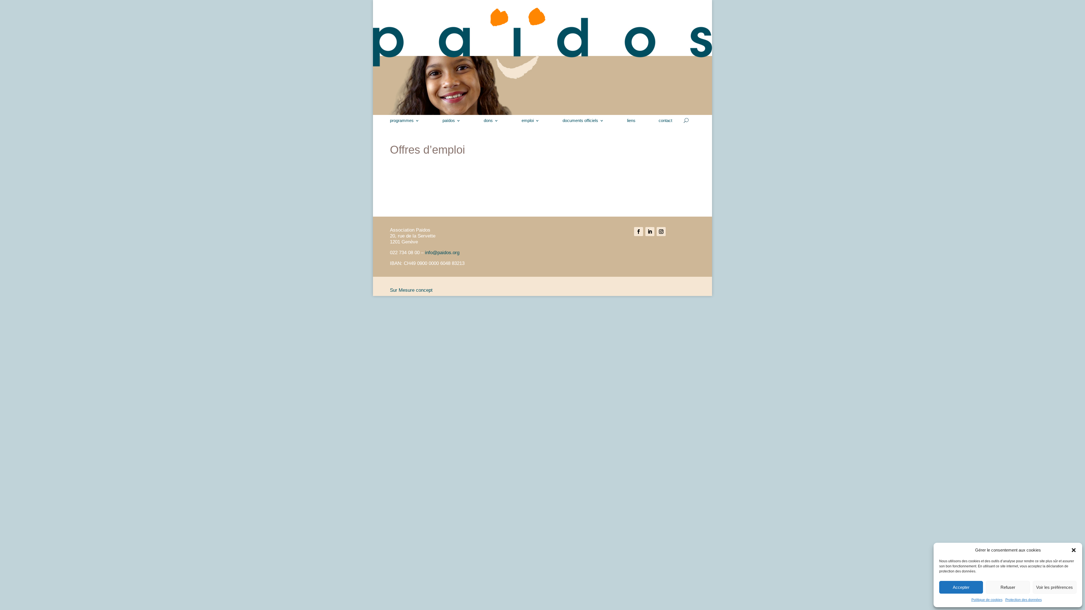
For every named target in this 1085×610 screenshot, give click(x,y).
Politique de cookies (986, 600)
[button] (1074, 550)
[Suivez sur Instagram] (661, 231)
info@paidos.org (442, 252)
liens (631, 121)
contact (665, 121)
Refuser (1008, 587)
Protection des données (1023, 600)
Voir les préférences (1054, 587)
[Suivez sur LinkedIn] (649, 231)
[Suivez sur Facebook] (638, 231)
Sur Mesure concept (411, 290)
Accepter (961, 587)
